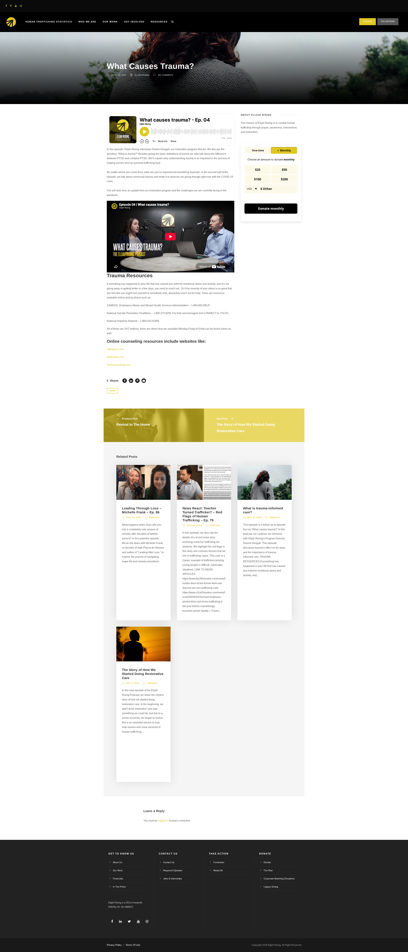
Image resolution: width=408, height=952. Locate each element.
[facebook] (6, 6)
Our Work (110, 21)
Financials (118, 878)
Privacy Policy (114, 945)
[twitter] (129, 921)
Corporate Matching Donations (279, 878)
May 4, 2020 (132, 683)
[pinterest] (11, 6)
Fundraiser (218, 862)
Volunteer (388, 21)
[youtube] (16, 6)
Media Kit (218, 870)
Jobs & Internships (172, 878)
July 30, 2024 (194, 525)
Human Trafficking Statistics (49, 21)
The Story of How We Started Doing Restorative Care (143, 674)
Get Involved (134, 21)
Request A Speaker (172, 870)
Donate (367, 21)
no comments (165, 75)
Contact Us (168, 862)
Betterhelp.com (115, 357)
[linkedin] (120, 921)
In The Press (119, 886)
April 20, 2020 (118, 75)
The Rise (268, 870)
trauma (112, 391)
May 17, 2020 (254, 517)
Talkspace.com (115, 349)
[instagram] (21, 6)
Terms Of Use (133, 945)
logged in (163, 820)
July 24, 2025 (133, 517)
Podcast (154, 517)
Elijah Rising (142, 75)
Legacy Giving (271, 886)
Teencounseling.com (118, 364)
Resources (159, 21)
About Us (117, 862)
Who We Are (87, 21)
